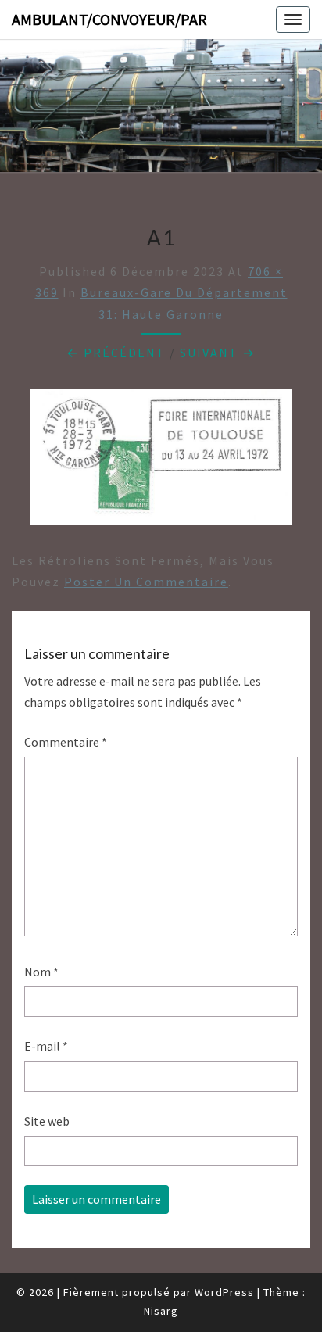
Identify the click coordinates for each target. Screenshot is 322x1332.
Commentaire (65, 742)
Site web (47, 1121)
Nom (41, 971)
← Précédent (116, 352)
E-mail (46, 1046)
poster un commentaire (146, 581)
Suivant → (218, 352)
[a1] (161, 461)
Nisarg (161, 1311)
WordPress (224, 1292)
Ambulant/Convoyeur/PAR (109, 19)
